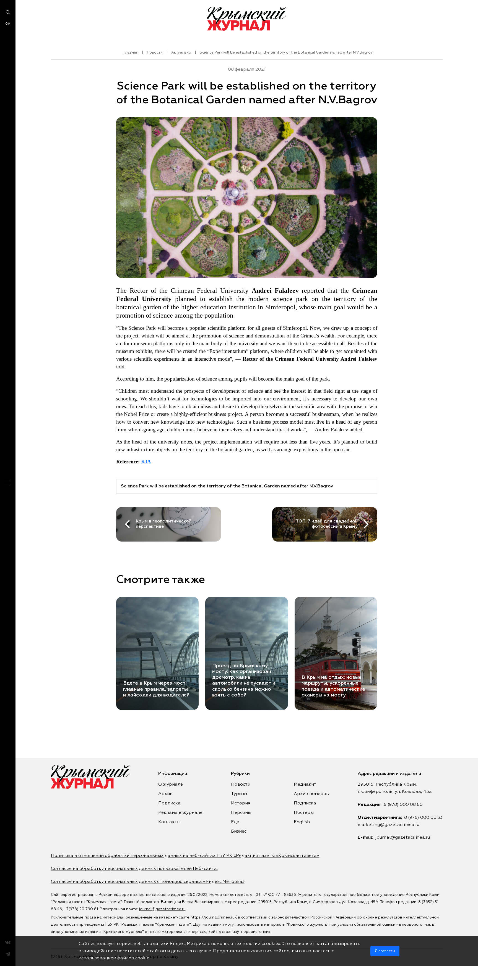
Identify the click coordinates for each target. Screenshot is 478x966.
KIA (146, 461)
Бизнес (238, 831)
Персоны (241, 813)
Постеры (304, 813)
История (240, 803)
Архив (165, 794)
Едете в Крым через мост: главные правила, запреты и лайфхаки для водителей (156, 689)
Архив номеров (311, 794)
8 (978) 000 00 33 (423, 817)
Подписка (169, 803)
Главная (130, 52)
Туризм (239, 794)
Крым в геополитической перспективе (163, 524)
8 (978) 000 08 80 (403, 805)
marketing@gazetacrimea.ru (388, 825)
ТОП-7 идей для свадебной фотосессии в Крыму (327, 524)
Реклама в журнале (180, 813)
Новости (155, 52)
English (302, 822)
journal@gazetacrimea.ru (402, 837)
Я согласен (385, 951)
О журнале (170, 784)
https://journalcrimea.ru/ (213, 917)
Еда (235, 822)
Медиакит (305, 784)
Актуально (181, 52)
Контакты (169, 822)
